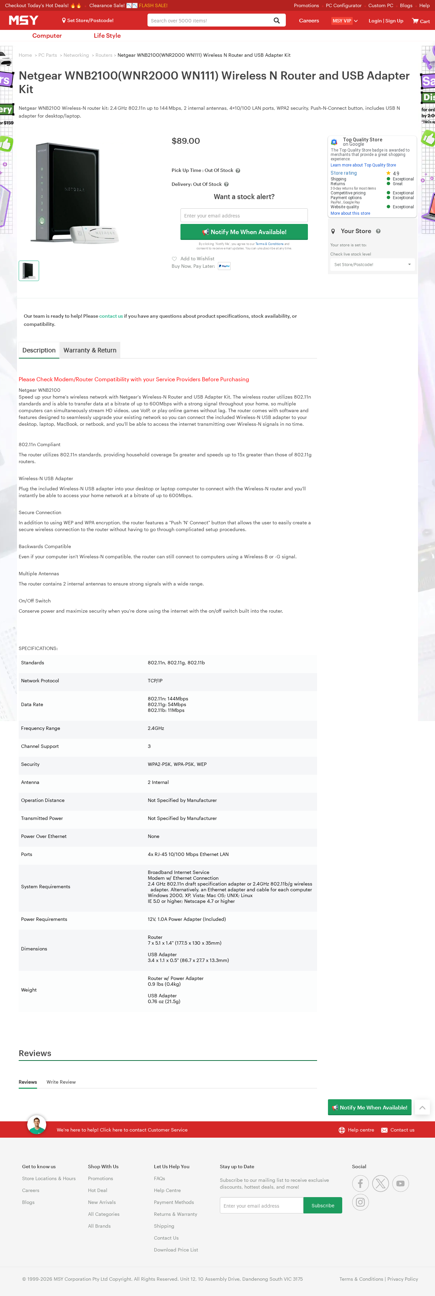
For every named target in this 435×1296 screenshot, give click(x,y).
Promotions (306, 5)
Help (424, 5)
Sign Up (393, 20)
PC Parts (47, 55)
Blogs (406, 5)
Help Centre (167, 1190)
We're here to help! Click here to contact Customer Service (122, 1130)
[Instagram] (361, 1209)
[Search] (277, 20)
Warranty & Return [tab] (90, 350)
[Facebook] (362, 1190)
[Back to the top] (422, 1107)
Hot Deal (97, 1190)
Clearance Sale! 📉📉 (113, 5)
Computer (47, 35)
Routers (103, 55)
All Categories (104, 1214)
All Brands (99, 1226)
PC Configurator (344, 5)
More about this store (350, 213)
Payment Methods (174, 1202)
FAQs (159, 1178)
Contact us (402, 1130)
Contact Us (166, 1238)
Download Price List (176, 1250)
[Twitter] (382, 1190)
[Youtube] (401, 1190)
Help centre (361, 1130)
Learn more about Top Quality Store (363, 165)
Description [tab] (39, 350)
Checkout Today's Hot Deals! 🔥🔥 (44, 5)
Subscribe (323, 1205)
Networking (76, 55)
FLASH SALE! (153, 5)
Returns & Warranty (175, 1214)
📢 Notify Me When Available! (244, 231)
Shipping (164, 1226)
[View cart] (415, 20)
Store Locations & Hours (49, 1178)
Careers (309, 20)
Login (375, 20)
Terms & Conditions (270, 244)
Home (25, 55)
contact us (111, 316)
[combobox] (216, 20)
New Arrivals (102, 1202)
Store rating (344, 173)
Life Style (107, 35)
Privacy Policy (402, 1279)
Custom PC (380, 5)
